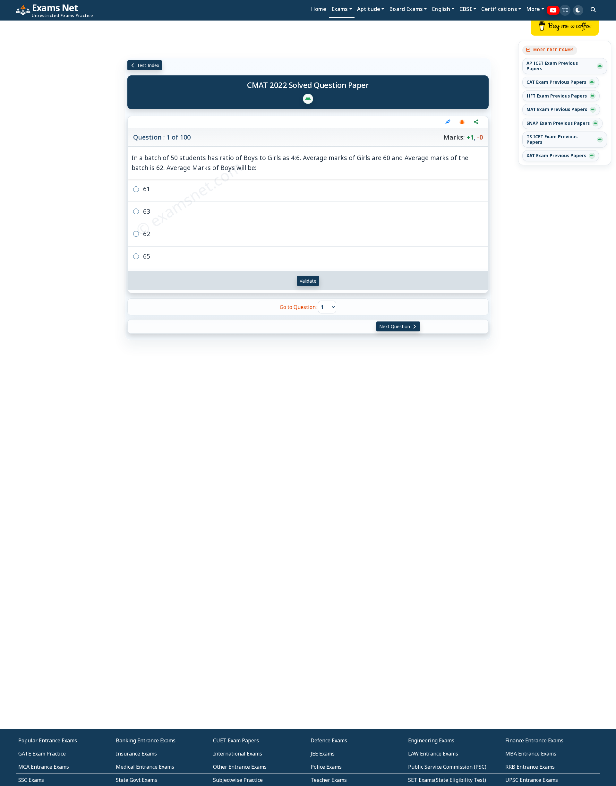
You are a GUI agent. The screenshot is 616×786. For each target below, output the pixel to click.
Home (318, 9)
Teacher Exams (329, 779)
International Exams (237, 753)
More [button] (533, 9)
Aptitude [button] (368, 9)
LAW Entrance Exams (433, 753)
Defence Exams (329, 740)
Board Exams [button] (406, 9)
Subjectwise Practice (238, 779)
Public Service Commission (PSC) (447, 766)
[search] (593, 10)
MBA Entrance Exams (530, 753)
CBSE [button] (466, 9)
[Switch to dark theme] (578, 10)
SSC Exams (31, 779)
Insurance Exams (136, 753)
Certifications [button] (499, 9)
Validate (308, 281)
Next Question (395, 326)
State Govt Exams (136, 779)
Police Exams (326, 766)
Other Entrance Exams (240, 766)
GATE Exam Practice (42, 753)
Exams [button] (339, 9)
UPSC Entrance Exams (531, 779)
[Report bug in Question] (462, 122)
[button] (565, 10)
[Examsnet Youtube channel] (553, 10)
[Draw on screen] (448, 122)
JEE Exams (323, 753)
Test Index (147, 65)
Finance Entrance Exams (534, 740)
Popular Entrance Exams (47, 740)
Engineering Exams (431, 740)
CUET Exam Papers (236, 740)
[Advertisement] (51, 117)
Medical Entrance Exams (145, 766)
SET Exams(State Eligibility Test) (447, 779)
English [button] (441, 9)
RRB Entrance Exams (530, 766)
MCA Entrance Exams (43, 766)
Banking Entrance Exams (145, 740)
